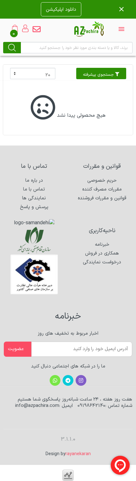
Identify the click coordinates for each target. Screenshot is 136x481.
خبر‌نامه (102, 244)
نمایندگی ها (34, 198)
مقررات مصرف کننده (102, 189)
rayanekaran (78, 454)
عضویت (16, 349)
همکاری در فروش (102, 253)
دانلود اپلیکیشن (61, 9)
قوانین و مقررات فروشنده (102, 198)
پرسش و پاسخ (34, 207)
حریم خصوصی (102, 180)
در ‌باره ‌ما (34, 180)
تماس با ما (34, 189)
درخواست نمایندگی (102, 262)
